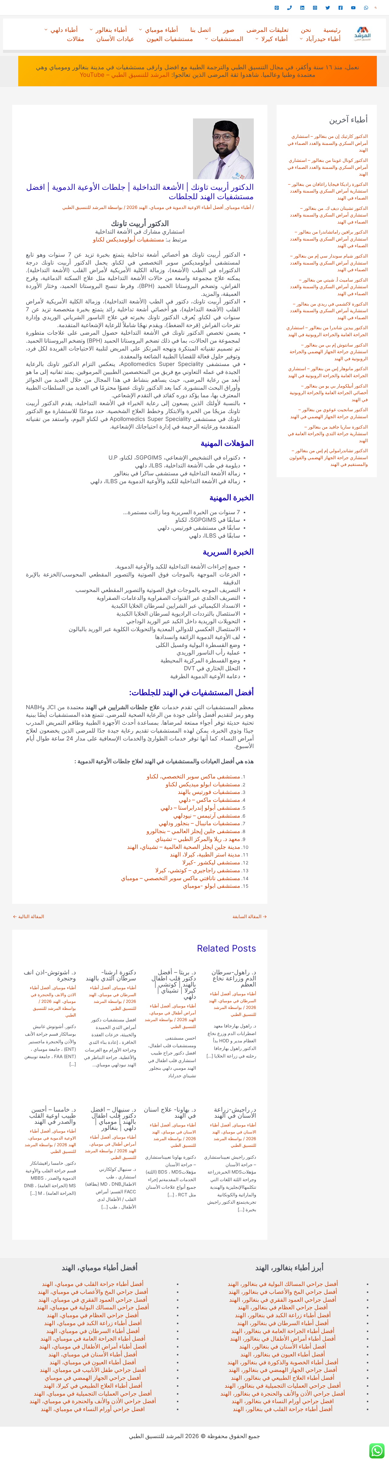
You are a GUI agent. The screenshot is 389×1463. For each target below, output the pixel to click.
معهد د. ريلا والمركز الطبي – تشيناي (197, 839)
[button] (375, 7)
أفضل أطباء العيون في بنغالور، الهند (282, 1354)
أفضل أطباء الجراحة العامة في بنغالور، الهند (282, 1331)
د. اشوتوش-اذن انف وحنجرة (50, 975)
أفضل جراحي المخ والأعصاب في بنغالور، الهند (283, 1291)
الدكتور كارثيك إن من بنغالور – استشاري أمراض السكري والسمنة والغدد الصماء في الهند (327, 143)
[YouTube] (353, 7)
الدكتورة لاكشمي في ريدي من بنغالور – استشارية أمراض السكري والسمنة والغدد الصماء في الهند (329, 310)
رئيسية (332, 29)
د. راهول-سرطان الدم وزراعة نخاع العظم (234, 978)
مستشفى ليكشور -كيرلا (211, 862)
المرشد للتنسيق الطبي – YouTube (125, 74)
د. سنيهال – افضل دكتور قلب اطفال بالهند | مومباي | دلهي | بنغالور (113, 1118)
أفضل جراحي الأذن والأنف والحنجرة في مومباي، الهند (92, 1401)
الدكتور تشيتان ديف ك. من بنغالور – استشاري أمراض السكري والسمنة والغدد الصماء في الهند (329, 215)
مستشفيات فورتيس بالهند (209, 791)
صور (228, 29)
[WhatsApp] (366, 7)
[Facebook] (340, 7)
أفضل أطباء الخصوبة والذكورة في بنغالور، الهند (282, 1362)
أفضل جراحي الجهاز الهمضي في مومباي (93, 1377)
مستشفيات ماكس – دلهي (209, 799)
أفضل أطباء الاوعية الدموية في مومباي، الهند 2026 (174, 207)
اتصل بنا (200, 29)
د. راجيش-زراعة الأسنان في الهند (235, 1112)
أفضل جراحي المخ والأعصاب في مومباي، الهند (93, 1291)
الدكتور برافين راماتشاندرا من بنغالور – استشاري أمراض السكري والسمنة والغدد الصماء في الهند (329, 238)
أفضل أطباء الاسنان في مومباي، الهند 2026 (233, 1131)
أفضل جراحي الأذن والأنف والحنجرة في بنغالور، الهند (282, 1393)
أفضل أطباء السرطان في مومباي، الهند (92, 1331)
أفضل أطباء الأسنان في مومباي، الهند (92, 1354)
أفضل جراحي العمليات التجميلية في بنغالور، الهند (283, 1385)
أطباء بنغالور (111, 29)
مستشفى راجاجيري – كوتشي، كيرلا (197, 870)
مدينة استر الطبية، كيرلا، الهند (205, 854)
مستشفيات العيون (169, 39)
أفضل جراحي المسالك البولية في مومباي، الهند (93, 1307)
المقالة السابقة (249, 916)
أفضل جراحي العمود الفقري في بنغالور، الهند (282, 1299)
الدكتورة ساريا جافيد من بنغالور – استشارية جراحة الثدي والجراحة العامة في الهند (328, 433)
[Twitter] (327, 7)
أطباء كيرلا (274, 39)
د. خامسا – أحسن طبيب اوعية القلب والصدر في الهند (52, 1115)
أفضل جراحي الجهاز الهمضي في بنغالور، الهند (283, 1369)
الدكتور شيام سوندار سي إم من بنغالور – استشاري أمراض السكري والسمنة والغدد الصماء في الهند (329, 262)
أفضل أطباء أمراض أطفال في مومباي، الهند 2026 (172, 1012)
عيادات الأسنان (115, 39)
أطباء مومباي (161, 29)
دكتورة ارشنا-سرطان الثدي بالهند (111, 975)
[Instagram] (315, 7)
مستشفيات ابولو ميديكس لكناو (203, 784)
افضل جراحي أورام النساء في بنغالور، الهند (283, 1401)
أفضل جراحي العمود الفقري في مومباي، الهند (92, 1299)
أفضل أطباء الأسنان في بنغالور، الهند (282, 1346)
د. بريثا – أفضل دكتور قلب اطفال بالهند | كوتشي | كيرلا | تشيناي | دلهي (173, 984)
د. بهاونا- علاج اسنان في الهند (170, 1112)
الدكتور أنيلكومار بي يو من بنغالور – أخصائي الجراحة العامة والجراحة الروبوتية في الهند (329, 392)
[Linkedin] (302, 7)
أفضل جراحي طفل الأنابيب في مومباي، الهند (93, 1369)
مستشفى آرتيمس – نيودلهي (206, 815)
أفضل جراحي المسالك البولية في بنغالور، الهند (283, 1283)
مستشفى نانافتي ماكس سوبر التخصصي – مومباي (180, 878)
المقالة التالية (28, 916)
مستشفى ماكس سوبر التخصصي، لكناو (193, 776)
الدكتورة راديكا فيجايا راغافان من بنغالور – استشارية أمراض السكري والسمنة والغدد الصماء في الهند (328, 191)
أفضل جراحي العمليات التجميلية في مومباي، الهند (93, 1393)
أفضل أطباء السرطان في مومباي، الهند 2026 (232, 1000)
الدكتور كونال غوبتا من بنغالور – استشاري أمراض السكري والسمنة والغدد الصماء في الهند (327, 167)
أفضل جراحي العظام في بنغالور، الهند (283, 1307)
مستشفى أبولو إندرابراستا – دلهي (200, 807)
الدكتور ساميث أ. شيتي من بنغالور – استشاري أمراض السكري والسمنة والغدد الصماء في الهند (329, 286)
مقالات (75, 39)
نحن (306, 29)
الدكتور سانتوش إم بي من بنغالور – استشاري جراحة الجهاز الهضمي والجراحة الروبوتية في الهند (329, 351)
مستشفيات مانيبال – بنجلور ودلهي (199, 823)
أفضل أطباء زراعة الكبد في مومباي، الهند (93, 1323)
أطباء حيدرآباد (323, 39)
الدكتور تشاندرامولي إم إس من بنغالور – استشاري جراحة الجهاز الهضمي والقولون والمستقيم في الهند (328, 457)
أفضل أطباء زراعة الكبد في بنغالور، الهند (283, 1315)
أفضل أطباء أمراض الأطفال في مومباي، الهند (92, 1346)
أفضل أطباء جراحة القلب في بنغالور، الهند (282, 1409)
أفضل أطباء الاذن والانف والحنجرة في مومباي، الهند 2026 (53, 994)
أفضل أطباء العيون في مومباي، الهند (93, 1362)
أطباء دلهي (64, 29)
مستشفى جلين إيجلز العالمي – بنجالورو (193, 831)
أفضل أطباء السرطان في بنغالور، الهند (283, 1323)
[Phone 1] (289, 7)
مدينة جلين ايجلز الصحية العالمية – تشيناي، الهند (183, 846)
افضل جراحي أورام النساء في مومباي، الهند (93, 1409)
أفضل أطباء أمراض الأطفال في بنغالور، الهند (283, 1338)
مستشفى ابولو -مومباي (211, 885)
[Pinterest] (276, 7)
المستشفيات (227, 39)
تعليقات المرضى (267, 29)
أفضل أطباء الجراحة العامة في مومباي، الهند (92, 1338)
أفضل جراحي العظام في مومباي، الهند (93, 1315)
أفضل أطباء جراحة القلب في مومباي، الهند (92, 1283)
